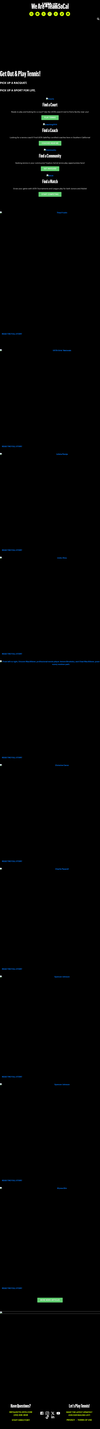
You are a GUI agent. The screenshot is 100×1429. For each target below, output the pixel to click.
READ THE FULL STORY (12, 334)
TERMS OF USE (85, 1420)
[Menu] (50, 11)
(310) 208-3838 (21, 1415)
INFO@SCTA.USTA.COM (20, 1412)
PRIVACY (71, 1420)
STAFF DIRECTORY (21, 1420)
